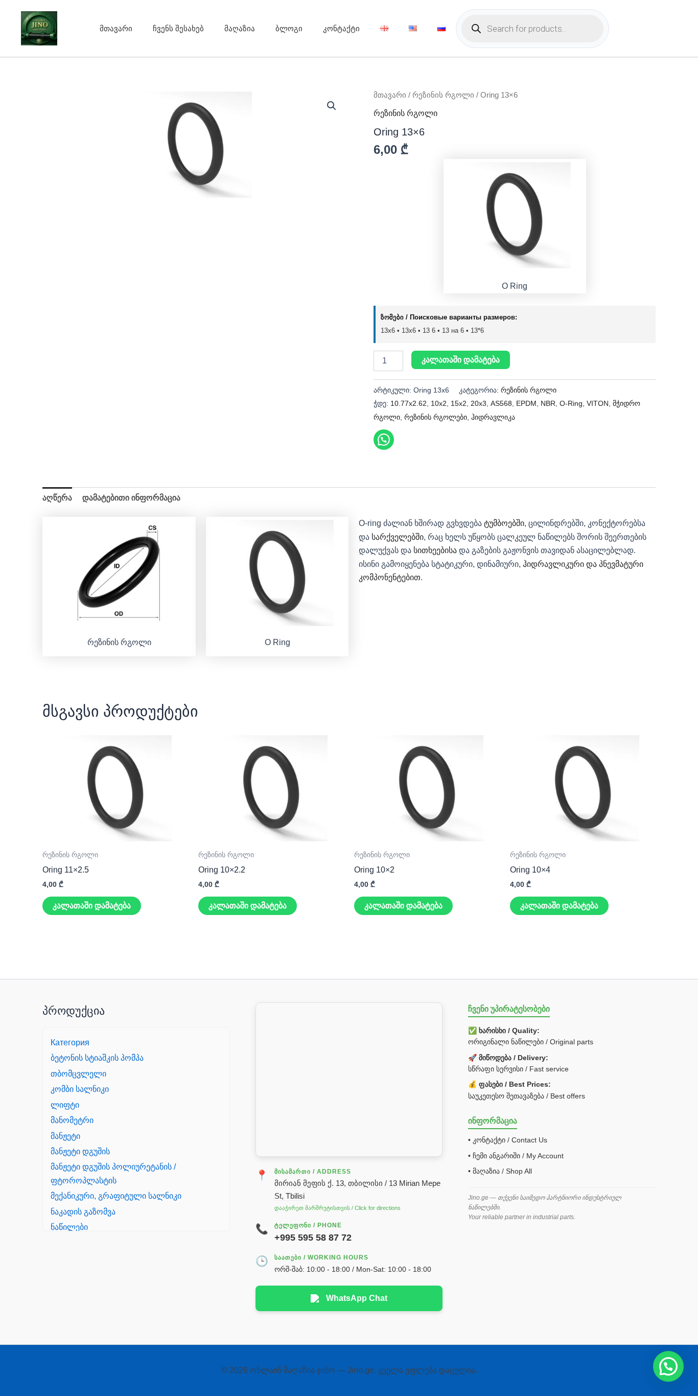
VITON (598, 403)
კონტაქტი (341, 28)
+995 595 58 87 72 (313, 1237)
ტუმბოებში (504, 523)
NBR (548, 403)
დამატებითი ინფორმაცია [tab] (131, 497)
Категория (70, 1042)
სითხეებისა (434, 550)
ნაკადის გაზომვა (83, 1211)
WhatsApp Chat (356, 1298)
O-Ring (571, 403)
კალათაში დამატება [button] (92, 905)
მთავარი (116, 28)
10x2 (439, 403)
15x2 (459, 403)
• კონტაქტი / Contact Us (507, 1140)
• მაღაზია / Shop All (500, 1171)
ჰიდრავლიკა (493, 417)
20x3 (478, 403)
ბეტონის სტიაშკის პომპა (97, 1058)
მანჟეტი (65, 1136)
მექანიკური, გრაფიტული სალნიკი (116, 1196)
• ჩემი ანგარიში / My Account (516, 1156)
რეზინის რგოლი (443, 95)
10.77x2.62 (408, 403)
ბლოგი (289, 28)
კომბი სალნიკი (80, 1089)
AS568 (501, 403)
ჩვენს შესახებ (178, 28)
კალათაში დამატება (461, 359)
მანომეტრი (72, 1120)
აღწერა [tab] (57, 497)
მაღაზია (239, 28)
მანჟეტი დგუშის (80, 1151)
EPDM (526, 403)
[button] (331, 106)
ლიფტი (65, 1105)
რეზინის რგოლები (435, 417)
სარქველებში (397, 537)
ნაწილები (69, 1227)
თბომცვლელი (78, 1073)
